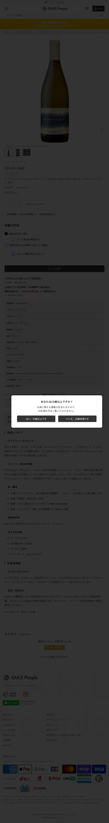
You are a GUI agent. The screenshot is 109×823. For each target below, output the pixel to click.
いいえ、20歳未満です (77, 418)
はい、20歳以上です (36, 418)
